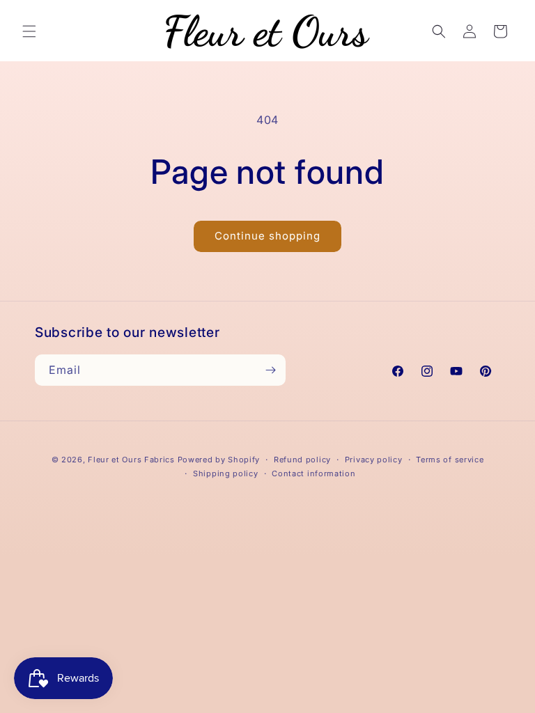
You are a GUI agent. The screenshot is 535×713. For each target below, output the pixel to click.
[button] (29, 31)
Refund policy (302, 459)
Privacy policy (374, 459)
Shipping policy (225, 473)
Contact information (313, 473)
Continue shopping (267, 235)
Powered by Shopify (219, 459)
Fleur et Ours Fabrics (131, 459)
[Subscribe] (270, 370)
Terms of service (449, 459)
